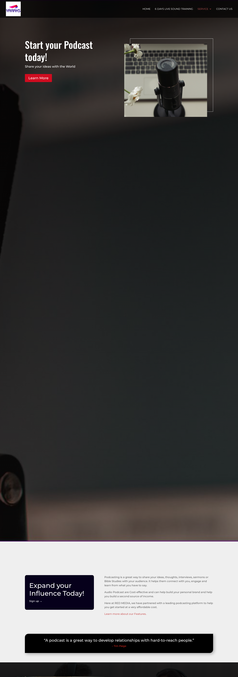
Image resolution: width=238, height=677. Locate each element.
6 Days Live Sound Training (174, 9)
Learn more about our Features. (125, 614)
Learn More (38, 78)
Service (203, 9)
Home (146, 9)
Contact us (224, 9)
